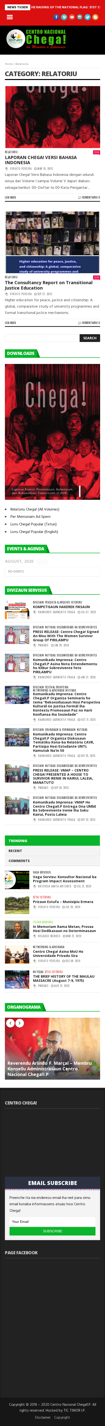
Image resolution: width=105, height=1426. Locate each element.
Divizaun (38, 602)
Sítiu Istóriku (42, 897)
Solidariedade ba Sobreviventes (77, 627)
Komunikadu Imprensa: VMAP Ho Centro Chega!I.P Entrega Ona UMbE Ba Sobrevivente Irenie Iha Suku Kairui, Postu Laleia (64, 808)
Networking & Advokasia (48, 690)
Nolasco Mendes (49, 936)
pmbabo (43, 645)
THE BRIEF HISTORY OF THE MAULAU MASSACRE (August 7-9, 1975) (63, 978)
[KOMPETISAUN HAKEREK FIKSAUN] (17, 610)
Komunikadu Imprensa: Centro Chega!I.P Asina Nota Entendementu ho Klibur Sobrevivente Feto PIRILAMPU (65, 665)
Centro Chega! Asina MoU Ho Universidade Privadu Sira (58, 953)
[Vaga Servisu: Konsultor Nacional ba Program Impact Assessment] (17, 880)
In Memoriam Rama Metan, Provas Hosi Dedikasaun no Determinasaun (64, 928)
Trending (18, 840)
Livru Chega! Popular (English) (34, 532)
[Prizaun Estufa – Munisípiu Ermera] (17, 905)
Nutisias (50, 627)
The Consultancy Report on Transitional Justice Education (49, 285)
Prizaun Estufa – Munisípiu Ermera (63, 901)
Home (9, 64)
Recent (15, 850)
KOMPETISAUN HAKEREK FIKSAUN (61, 606)
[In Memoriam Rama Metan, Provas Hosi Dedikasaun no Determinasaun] (17, 930)
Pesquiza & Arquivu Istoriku (63, 602)
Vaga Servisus (42, 872)
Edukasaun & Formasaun (60, 729)
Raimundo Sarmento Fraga (56, 612)
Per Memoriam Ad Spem (30, 517)
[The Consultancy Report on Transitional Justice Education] (52, 242)
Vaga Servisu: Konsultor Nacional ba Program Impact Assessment (64, 878)
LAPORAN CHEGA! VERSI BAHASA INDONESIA (41, 160)
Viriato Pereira (21, 169)
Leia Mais (10, 197)
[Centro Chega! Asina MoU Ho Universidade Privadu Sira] (17, 954)
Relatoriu (11, 152)
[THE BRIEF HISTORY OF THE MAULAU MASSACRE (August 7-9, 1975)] (17, 979)
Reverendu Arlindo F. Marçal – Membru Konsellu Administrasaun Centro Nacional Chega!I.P (49, 1068)
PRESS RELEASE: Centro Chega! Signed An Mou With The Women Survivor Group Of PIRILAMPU (66, 635)
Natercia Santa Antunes (54, 886)
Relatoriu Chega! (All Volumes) (34, 509)
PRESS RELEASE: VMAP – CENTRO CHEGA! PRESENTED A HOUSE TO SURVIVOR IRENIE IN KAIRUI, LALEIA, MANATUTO (63, 776)
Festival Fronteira (56, 687)
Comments (19, 860)
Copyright (62, 1418)
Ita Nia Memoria (43, 922)
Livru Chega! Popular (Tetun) (33, 524)
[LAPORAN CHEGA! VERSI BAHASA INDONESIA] (52, 117)
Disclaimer (43, 1418)
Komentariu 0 (91, 197)
